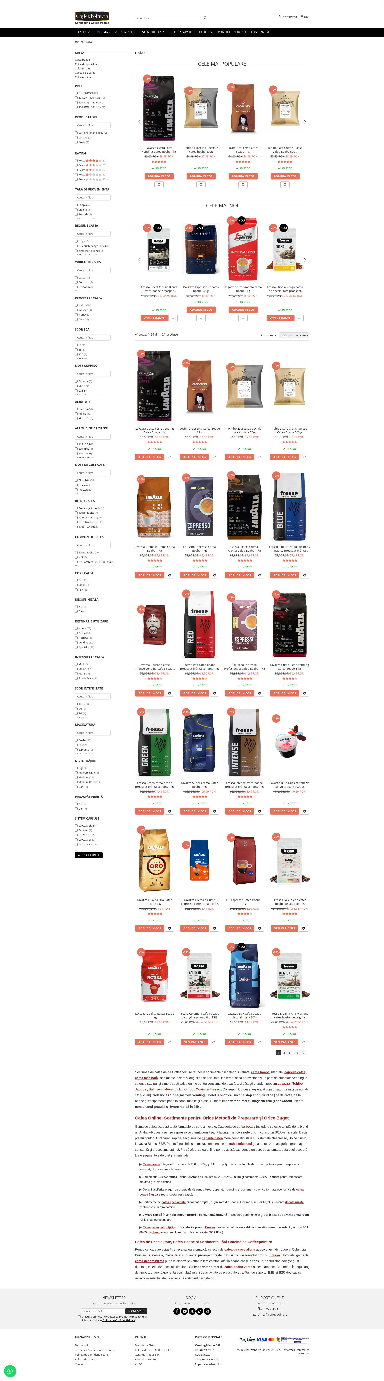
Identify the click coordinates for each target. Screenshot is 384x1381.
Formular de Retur (146, 1359)
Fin (80, 580)
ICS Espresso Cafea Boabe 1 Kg (244, 902)
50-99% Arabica (88, 517)
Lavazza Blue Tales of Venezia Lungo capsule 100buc (289, 785)
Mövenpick (172, 1089)
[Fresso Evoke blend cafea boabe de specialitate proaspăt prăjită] (289, 860)
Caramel (83, 381)
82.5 (81, 354)
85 (80, 349)
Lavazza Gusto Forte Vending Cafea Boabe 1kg (159, 149)
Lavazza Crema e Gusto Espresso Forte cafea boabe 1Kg (199, 902)
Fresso (215, 1089)
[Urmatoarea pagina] (303, 1052)
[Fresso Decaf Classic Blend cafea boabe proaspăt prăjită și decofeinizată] (159, 249)
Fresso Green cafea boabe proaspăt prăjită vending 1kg (154, 785)
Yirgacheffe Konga (89, 251)
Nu (80, 606)
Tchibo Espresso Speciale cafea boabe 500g (201, 149)
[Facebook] (176, 1311)
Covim (201, 1089)
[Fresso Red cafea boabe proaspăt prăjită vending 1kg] (199, 624)
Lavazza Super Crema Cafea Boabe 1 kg (199, 785)
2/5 (80, 709)
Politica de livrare (85, 1359)
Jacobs (140, 1089)
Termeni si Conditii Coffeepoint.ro (95, 1350)
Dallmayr (155, 1089)
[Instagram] (207, 1311)
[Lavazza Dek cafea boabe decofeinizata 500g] (244, 976)
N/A (81, 557)
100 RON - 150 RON (90, 102)
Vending (83, 642)
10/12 (82, 704)
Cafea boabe (82, 59)
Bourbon (84, 282)
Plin (81, 589)
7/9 (80, 713)
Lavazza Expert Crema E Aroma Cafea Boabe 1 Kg (244, 548)
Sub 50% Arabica (88, 522)
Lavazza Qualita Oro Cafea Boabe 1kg (154, 902)
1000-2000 (85, 453)
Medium (84, 777)
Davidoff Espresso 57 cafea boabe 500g (201, 289)
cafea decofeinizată (149, 1261)
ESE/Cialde (85, 835)
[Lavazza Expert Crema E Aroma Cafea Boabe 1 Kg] (244, 506)
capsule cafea (294, 1072)
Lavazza (284, 1083)
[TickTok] (199, 1311)
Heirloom (84, 287)
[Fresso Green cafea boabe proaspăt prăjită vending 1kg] (154, 743)
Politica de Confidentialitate (118, 1320)
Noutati (240, 32)
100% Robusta (87, 527)
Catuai (82, 277)
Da (80, 611)
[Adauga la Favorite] (159, 184)
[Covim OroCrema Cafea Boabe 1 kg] (243, 108)
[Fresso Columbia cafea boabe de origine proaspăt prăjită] (199, 975)
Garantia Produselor (147, 1354)
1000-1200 (85, 444)
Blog (253, 32)
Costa (82, 142)
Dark (81, 787)
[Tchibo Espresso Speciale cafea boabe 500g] (201, 108)
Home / (80, 41)
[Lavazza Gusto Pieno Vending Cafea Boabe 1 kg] (289, 624)
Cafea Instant (83, 68)
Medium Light (87, 772)
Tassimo (83, 830)
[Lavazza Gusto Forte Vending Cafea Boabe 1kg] (159, 108)
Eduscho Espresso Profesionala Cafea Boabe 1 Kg (244, 666)
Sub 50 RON (86, 93)
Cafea (158, 1227)
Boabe (82, 740)
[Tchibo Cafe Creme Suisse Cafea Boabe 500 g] (285, 108)
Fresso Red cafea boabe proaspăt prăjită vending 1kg (199, 666)
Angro (265, 32)
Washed (83, 310)
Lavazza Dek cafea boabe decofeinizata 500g (244, 1015)
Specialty (84, 647)
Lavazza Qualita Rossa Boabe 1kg (154, 1015)
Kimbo (188, 1089)
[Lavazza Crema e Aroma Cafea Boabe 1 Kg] (154, 506)
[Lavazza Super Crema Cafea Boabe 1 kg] (199, 743)
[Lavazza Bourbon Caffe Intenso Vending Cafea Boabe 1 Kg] (154, 624)
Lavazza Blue (86, 825)
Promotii (223, 32)
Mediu (82, 585)
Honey (83, 314)
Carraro (83, 137)
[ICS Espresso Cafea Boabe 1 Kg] (244, 860)
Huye (82, 241)
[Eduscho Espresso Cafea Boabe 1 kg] (199, 506)
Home (82, 628)
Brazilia (83, 209)
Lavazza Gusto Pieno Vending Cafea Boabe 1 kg (289, 666)
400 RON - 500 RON (90, 107)
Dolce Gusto (86, 844)
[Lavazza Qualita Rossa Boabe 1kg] (154, 975)
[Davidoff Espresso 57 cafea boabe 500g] (201, 249)
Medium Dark (87, 782)
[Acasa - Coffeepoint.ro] (95, 18)
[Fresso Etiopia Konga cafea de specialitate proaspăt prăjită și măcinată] (285, 249)
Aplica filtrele (89, 855)
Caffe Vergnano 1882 (91, 132)
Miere (82, 386)
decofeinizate (294, 1202)
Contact (79, 1364)
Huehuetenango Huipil (92, 246)
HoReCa (83, 637)
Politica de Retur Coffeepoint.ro (153, 1350)
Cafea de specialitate (87, 64)
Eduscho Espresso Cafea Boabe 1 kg (199, 548)
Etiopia (83, 205)
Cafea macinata (84, 77)
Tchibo (297, 1083)
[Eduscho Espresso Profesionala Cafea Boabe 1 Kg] (244, 624)
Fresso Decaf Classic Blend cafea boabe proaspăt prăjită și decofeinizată (159, 289)
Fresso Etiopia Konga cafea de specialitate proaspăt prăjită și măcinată (285, 289)
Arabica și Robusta (89, 508)
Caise (82, 390)
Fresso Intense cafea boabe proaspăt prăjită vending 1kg (244, 785)
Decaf (82, 319)
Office (82, 633)
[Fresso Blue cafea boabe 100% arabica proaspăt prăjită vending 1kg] (289, 506)
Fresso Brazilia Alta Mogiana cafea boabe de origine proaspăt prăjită (289, 1015)
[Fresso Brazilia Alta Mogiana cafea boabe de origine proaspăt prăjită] (289, 975)
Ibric (81, 745)
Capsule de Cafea (85, 72)
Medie (82, 413)
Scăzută (83, 409)
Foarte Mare (86, 678)
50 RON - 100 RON (89, 97)
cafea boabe (260, 1072)
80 (80, 345)
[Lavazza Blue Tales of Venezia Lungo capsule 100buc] (289, 742)
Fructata (84, 489)
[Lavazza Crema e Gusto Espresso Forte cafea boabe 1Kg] (199, 860)
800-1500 (84, 448)
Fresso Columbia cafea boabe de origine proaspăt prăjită (199, 1015)
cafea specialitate (174, 1202)
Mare (82, 673)
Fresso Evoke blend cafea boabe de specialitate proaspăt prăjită (289, 902)
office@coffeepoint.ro (272, 1314)
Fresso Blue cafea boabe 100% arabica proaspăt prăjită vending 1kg (289, 548)
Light (82, 768)
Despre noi (81, 1345)
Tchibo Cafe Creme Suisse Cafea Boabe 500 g (285, 149)
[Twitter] (192, 1311)
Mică (81, 664)
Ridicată (83, 418)
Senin (156, 1232)
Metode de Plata (145, 1345)
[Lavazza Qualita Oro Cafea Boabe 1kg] (154, 860)
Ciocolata (84, 480)
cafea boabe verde (238, 1267)
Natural (83, 305)
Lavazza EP (85, 839)
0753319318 (272, 1309)
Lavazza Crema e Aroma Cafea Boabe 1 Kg (154, 548)
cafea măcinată (146, 1078)
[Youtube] (184, 1311)
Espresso (84, 749)
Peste (82, 160)
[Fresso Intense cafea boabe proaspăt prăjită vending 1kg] (244, 743)
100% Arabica (86, 512)
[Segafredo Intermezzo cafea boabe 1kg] (243, 249)
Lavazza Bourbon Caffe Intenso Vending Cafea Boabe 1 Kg (154, 666)
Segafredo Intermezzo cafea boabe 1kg (243, 289)
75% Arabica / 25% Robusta (95, 562)
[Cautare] (205, 18)
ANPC (138, 1364)
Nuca (82, 485)
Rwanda (83, 214)
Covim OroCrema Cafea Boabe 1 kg (243, 149)
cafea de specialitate (239, 1249)
